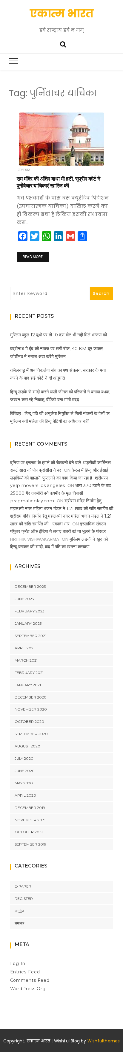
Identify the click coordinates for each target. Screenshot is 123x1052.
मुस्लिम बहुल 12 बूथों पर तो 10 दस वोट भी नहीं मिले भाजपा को (58, 335)
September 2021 (30, 635)
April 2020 (25, 795)
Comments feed (30, 980)
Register (24, 898)
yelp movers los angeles (37, 485)
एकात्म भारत (61, 13)
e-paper (23, 886)
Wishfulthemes (103, 1041)
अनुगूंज (19, 911)
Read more (33, 256)
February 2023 (29, 611)
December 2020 (31, 697)
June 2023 (24, 599)
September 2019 (30, 844)
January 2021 (28, 685)
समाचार (24, 170)
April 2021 (25, 648)
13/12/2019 (94, 156)
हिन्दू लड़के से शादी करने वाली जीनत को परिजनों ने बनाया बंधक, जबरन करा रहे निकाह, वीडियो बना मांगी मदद (60, 395)
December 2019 (30, 807)
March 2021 (26, 660)
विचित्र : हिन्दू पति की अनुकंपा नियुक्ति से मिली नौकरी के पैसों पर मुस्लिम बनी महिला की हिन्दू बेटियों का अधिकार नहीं (60, 417)
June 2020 (25, 770)
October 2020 (29, 721)
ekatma (37, 157)
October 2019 (29, 832)
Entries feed (25, 972)
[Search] (63, 43)
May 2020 (24, 783)
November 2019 (30, 820)
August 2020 (27, 746)
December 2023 (30, 586)
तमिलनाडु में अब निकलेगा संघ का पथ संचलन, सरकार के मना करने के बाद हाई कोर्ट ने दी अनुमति (58, 374)
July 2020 (24, 758)
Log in (18, 963)
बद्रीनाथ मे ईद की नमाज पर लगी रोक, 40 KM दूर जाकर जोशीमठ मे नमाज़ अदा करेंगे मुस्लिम (56, 352)
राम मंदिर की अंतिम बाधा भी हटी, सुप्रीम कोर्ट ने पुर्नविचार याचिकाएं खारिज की (58, 182)
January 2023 (28, 623)
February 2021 (29, 672)
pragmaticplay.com (32, 500)
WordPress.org (28, 988)
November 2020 (31, 709)
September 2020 (31, 734)
